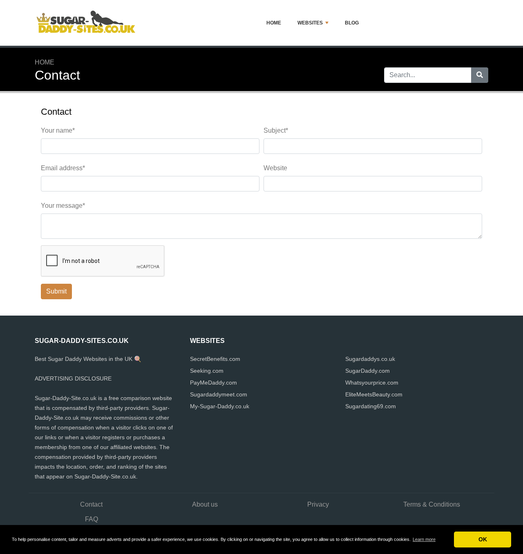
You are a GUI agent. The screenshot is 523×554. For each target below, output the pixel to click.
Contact (91, 504)
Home (273, 23)
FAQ (91, 519)
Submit (56, 291)
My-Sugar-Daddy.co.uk (219, 406)
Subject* (276, 130)
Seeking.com (207, 370)
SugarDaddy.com (367, 370)
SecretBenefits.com (215, 359)
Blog (352, 23)
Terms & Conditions (431, 504)
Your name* (58, 130)
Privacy (318, 504)
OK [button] (482, 539)
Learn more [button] (424, 539)
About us (205, 504)
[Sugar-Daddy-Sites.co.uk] (86, 23)
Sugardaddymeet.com (218, 394)
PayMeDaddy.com (213, 382)
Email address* (63, 168)
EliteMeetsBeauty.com (373, 394)
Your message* (63, 205)
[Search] (479, 75)
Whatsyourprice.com (371, 382)
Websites (310, 23)
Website (275, 168)
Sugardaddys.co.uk (370, 359)
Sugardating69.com (370, 406)
